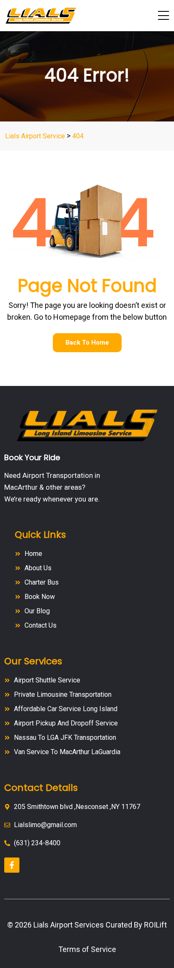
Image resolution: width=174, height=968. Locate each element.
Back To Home (87, 342)
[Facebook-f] (11, 865)
